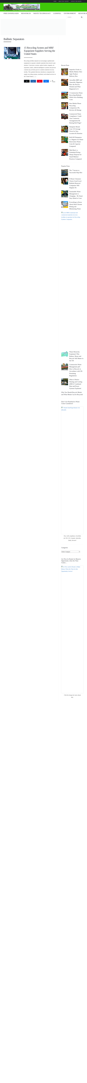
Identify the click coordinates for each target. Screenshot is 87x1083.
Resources (26, 13)
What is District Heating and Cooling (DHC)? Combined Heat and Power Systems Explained (75, 384)
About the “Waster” (64, 1)
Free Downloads (11, 13)
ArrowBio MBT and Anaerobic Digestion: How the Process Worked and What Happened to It (75, 84)
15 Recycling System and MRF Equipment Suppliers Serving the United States (39, 50)
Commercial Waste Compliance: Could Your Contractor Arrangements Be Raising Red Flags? (75, 118)
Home (55, 1)
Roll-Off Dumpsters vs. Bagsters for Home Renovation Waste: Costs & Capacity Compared (76, 141)
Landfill (57, 13)
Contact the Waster (76, 1)
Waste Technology (42, 13)
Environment (70, 13)
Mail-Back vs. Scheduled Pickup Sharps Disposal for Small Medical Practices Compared (75, 154)
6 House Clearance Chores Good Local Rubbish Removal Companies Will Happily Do (75, 183)
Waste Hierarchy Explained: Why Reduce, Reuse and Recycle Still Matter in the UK (76, 356)
